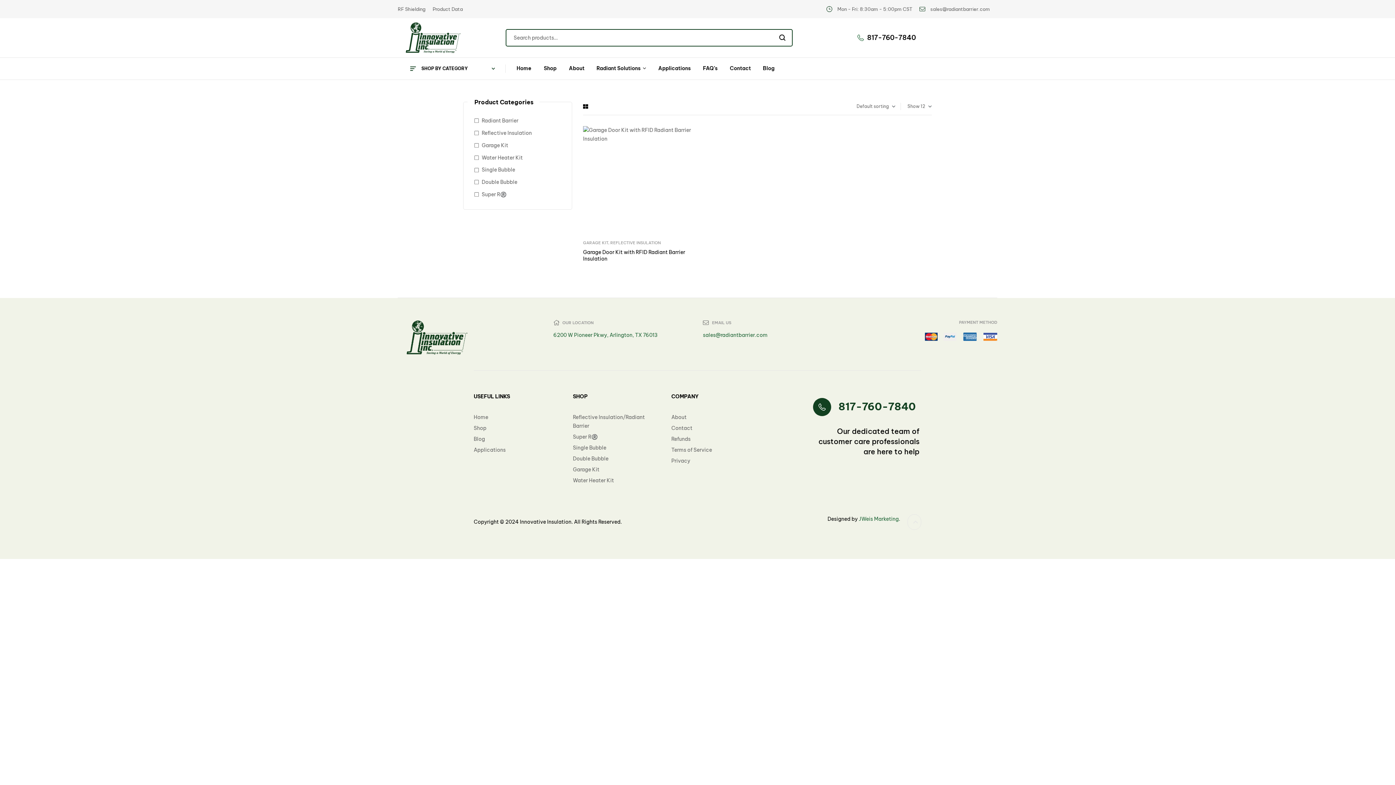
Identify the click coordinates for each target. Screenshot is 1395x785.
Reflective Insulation (635, 242)
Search (783, 38)
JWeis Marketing (878, 519)
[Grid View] (586, 106)
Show (913, 106)
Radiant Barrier (500, 120)
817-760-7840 (877, 406)
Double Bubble (499, 182)
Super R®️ (494, 194)
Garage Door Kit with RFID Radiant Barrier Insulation (634, 255)
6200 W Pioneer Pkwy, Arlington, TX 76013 (605, 335)
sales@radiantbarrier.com (735, 335)
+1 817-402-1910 (494, 458)
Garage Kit (595, 242)
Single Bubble (498, 169)
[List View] (591, 106)
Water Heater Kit (502, 157)
